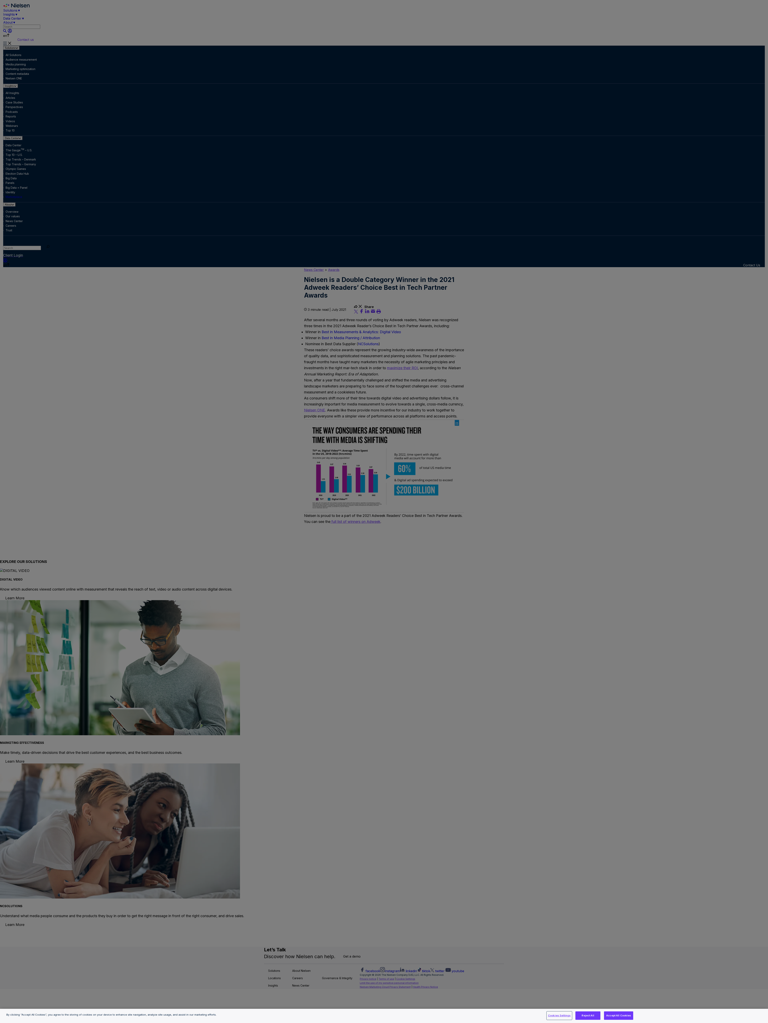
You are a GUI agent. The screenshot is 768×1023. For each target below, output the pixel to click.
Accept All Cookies (618, 1015)
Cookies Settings (559, 1015)
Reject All (588, 1015)
